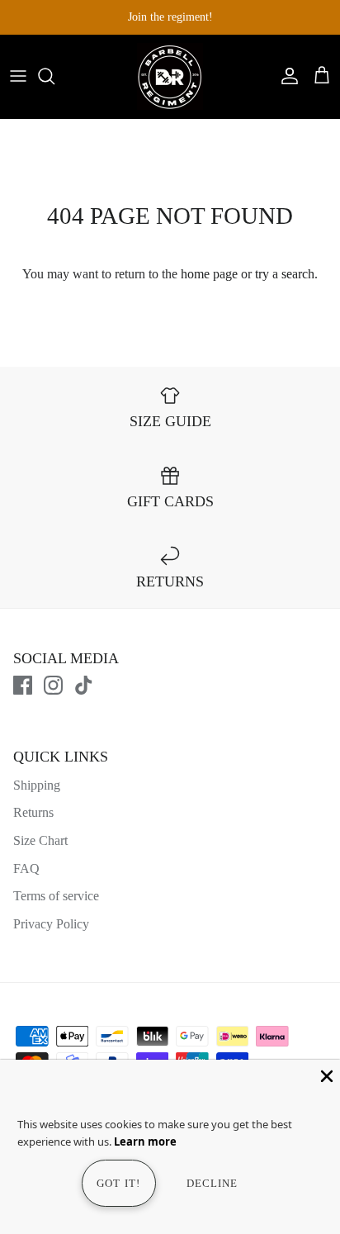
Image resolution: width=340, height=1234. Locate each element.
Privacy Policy (51, 924)
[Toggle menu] (18, 76)
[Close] (325, 1074)
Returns (33, 812)
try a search (284, 274)
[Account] (285, 76)
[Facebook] (22, 685)
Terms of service (56, 896)
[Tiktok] (83, 685)
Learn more (145, 1141)
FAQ (26, 868)
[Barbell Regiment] (170, 76)
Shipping (36, 785)
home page (209, 274)
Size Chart (40, 840)
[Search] (54, 76)
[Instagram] (53, 685)
